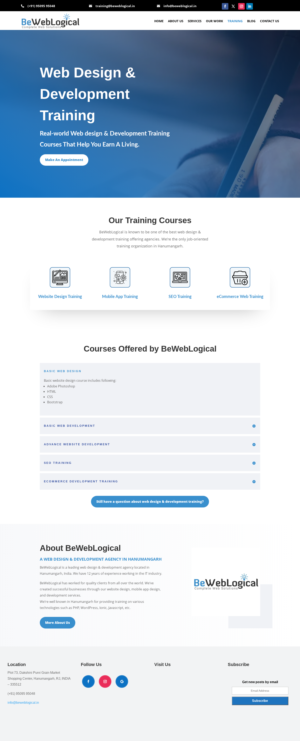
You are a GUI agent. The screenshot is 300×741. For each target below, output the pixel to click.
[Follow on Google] (122, 681)
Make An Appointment (64, 160)
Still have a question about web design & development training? (150, 501)
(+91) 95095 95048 (41, 6)
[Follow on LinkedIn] (249, 6)
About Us (175, 21)
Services (194, 21)
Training (235, 21)
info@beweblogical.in (180, 6)
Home (158, 21)
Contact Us (269, 21)
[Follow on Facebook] (225, 6)
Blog (251, 21)
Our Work (214, 21)
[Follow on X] (233, 6)
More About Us (57, 622)
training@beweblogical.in (115, 6)
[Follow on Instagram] (241, 6)
